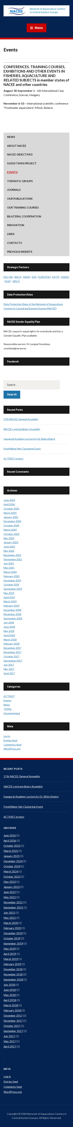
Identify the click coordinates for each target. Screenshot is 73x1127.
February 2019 (11, 605)
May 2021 (9, 567)
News (11, 136)
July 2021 (9, 563)
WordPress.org (12, 748)
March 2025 (10, 512)
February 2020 (11, 576)
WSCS (16, 281)
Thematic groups (20, 181)
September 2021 (13, 559)
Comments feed (12, 744)
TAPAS (8, 708)
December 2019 (12, 580)
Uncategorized (12, 713)
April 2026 (9, 504)
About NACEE (16, 145)
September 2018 (13, 618)
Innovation (15, 225)
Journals (14, 189)
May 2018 (9, 631)
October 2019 (11, 584)
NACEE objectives (19, 154)
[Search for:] (36, 385)
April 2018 (9, 635)
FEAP (8, 281)
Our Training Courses (23, 207)
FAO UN (8, 276)
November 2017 (12, 652)
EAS (34, 276)
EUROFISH (44, 276)
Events (12, 172)
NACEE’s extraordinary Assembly (22, 429)
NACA (17, 276)
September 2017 (13, 660)
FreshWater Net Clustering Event (22, 448)
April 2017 (9, 673)
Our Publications (19, 198)
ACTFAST (9, 696)
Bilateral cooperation (24, 216)
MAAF (26, 276)
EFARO (65, 276)
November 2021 (12, 555)
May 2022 (9, 550)
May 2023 (9, 538)
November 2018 (12, 614)
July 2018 (9, 622)
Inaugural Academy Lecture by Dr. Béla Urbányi (29, 438)
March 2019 (10, 601)
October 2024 (11, 525)
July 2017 (9, 664)
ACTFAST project (13, 458)
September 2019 (13, 588)
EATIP (56, 276)
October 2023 (11, 533)
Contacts (14, 242)
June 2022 (9, 546)
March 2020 (10, 571)
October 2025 (11, 508)
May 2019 (9, 593)
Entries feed (10, 740)
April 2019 (9, 597)
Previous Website (19, 251)
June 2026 (9, 500)
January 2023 (11, 542)
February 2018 (11, 643)
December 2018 (12, 609)
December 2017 (12, 647)
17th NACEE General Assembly (21, 419)
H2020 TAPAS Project (22, 163)
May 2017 (9, 669)
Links (10, 234)
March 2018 (10, 639)
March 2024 (10, 529)
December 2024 (12, 521)
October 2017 (11, 656)
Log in (7, 736)
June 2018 (9, 626)
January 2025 (11, 517)
